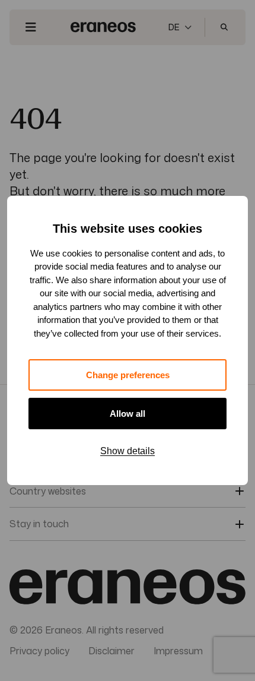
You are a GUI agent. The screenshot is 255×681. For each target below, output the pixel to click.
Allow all (127, 413)
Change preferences (128, 375)
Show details (127, 451)
